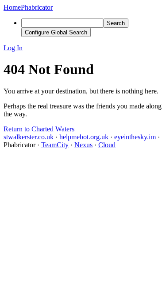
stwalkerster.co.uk (29, 137)
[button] (83, 48)
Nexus (83, 145)
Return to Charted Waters (39, 129)
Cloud (107, 145)
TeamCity (55, 145)
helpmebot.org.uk (83, 137)
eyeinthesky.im (135, 137)
